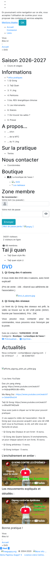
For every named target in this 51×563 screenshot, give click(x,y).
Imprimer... (27, 339)
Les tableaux (19, 185)
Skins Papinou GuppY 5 (11, 555)
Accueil (5, 47)
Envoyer (8, 221)
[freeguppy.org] (9, 551)
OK (22, 22)
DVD (18, 182)
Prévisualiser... (11, 339)
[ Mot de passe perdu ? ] (18, 226)
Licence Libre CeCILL (34, 555)
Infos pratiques (15, 77)
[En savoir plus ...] (40, 551)
